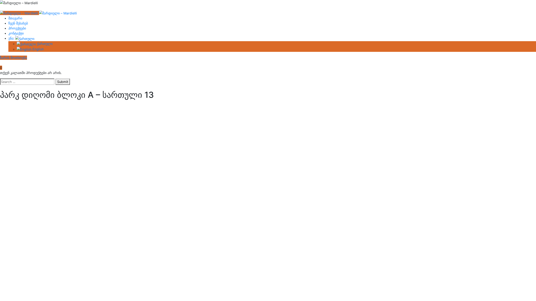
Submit (62, 82)
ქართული (44, 44)
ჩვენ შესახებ (18, 23)
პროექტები (17, 28)
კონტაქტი (16, 33)
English (37, 49)
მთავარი (15, 18)
